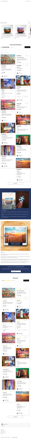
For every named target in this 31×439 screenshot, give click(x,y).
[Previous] (28, 20)
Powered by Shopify (14, 437)
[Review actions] (14, 65)
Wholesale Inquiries (3, 432)
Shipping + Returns (3, 431)
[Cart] (28, 1)
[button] (14, 47)
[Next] (29, 20)
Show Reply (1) (18, 96)
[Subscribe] (20, 271)
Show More (18, 60)
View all (29, 22)
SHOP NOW (15, 18)
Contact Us (2, 433)
